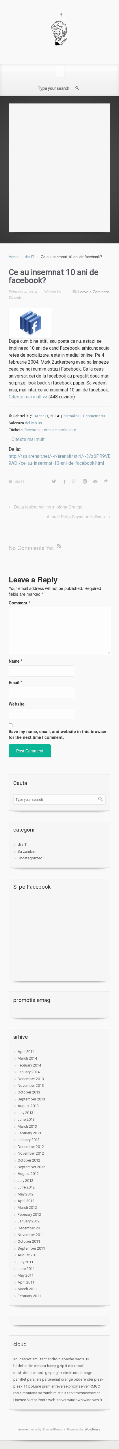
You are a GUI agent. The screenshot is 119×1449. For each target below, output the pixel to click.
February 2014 (29, 1065)
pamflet (19, 1379)
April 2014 (26, 1051)
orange (86, 1372)
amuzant (39, 1359)
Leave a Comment (93, 291)
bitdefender (23, 1366)
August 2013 (28, 1106)
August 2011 (28, 1255)
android (54, 1359)
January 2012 (29, 1221)
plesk (98, 1379)
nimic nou (71, 1372)
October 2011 (29, 1241)
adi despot (22, 1359)
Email (15, 682)
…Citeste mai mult (26, 439)
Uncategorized (30, 858)
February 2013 (29, 1133)
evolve (23, 1429)
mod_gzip (44, 1372)
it (66, 1366)
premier (48, 1386)
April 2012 (26, 1201)
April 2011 (26, 1282)
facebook (32, 429)
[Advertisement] (59, 166)
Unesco (19, 1400)
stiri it (61, 1393)
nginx (57, 1372)
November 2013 (31, 1085)
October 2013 (29, 1092)
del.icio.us (33, 422)
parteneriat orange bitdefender (67, 1379)
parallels (34, 1379)
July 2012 (25, 1180)
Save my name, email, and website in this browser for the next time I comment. (58, 734)
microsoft (76, 1366)
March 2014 (27, 1058)
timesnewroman (87, 1393)
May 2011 (26, 1275)
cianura (40, 1366)
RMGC (95, 1386)
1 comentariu (93, 415)
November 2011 (31, 1235)
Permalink (71, 415)
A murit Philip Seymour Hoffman (76, 517)
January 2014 (29, 1072)
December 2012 (31, 1146)
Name (15, 661)
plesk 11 (20, 1386)
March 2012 (27, 1207)
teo (70, 1393)
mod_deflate (24, 1372)
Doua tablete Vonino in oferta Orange (48, 507)
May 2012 (26, 1194)
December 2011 (31, 1228)
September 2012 (31, 1167)
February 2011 (29, 1296)
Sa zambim (27, 851)
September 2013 (31, 1099)
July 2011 (25, 1262)
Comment (19, 603)
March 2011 (27, 1289)
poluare (34, 1386)
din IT (29, 256)
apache (68, 1359)
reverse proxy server (72, 1386)
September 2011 (31, 1248)
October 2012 (29, 1160)
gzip (60, 1366)
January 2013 (29, 1140)
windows (75, 1400)
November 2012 (31, 1153)
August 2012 (28, 1173)
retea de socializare (59, 429)
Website (17, 704)
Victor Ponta (37, 1400)
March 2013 (27, 1126)
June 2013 (26, 1119)
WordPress (93, 1429)
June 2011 (26, 1268)
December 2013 (31, 1079)
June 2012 (26, 1187)
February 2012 (29, 1214)
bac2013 (82, 1359)
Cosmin (16, 297)
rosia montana (25, 1393)
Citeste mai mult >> (28, 397)
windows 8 (92, 1400)
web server (57, 1400)
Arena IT (41, 415)
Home (13, 256)
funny (51, 1366)
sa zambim (47, 1393)
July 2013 (25, 1113)
